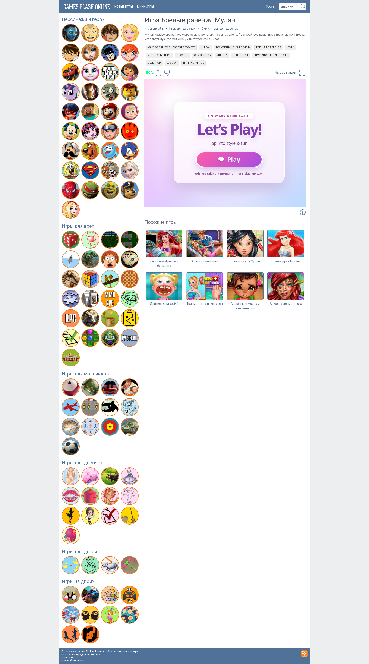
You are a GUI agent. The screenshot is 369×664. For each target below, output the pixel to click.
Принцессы (240, 55)
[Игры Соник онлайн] (130, 151)
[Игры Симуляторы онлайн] (90, 319)
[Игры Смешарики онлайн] (110, 151)
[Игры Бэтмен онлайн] (110, 53)
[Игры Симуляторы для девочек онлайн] (90, 516)
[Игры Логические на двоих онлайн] (90, 615)
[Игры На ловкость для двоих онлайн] (110, 615)
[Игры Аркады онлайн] (90, 240)
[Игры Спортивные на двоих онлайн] (71, 635)
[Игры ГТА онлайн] (110, 73)
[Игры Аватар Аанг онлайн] (90, 34)
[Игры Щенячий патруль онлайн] (130, 191)
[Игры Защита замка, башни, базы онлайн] (90, 260)
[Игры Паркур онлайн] (110, 408)
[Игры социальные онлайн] (71, 358)
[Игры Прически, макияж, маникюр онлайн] (110, 497)
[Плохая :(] (167, 73)
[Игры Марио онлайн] (110, 112)
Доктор (172, 63)
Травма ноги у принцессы (205, 303)
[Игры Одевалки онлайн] (130, 477)
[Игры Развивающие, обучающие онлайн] (71, 566)
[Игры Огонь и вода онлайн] (130, 132)
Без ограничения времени (233, 47)
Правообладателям (73, 660)
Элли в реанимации (205, 261)
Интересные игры (159, 55)
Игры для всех (78, 226)
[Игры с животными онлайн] (110, 477)
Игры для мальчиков (85, 374)
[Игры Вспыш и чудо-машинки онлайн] (71, 73)
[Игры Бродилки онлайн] (130, 240)
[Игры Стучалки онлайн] (130, 566)
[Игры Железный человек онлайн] (90, 93)
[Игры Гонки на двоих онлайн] (90, 596)
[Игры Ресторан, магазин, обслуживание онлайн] (71, 516)
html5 (290, 47)
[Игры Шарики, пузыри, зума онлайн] (110, 339)
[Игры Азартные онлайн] (71, 240)
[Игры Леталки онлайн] (71, 408)
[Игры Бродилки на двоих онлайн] (71, 596)
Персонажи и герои (83, 19)
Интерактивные (193, 63)
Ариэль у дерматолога (286, 303)
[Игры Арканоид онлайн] (110, 240)
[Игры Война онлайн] (90, 388)
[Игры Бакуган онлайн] (110, 34)
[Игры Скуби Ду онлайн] (90, 151)
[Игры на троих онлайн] (130, 596)
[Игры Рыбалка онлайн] (71, 427)
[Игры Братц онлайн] (90, 53)
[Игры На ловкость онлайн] (110, 280)
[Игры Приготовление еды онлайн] (90, 497)
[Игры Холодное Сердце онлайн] (130, 171)
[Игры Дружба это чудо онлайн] (71, 93)
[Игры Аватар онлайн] (71, 34)
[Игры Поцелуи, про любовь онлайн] (71, 497)
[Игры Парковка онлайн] (90, 408)
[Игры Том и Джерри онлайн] (110, 171)
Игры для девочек (82, 462)
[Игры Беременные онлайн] (71, 477)
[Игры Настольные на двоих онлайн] (130, 615)
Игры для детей (79, 551)
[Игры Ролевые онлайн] (71, 319)
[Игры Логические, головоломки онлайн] (90, 280)
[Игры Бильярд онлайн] (71, 388)
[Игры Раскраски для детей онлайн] (90, 566)
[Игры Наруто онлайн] (110, 132)
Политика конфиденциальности (80, 654)
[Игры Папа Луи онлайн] (71, 151)
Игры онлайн (154, 28)
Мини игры (145, 6)
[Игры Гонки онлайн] (110, 388)
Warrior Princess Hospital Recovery (171, 47)
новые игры (123, 6)
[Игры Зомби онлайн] (110, 93)
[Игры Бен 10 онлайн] (71, 53)
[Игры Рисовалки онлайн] (110, 566)
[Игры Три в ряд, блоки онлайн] (90, 339)
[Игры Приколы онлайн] (130, 299)
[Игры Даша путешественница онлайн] (130, 73)
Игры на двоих (78, 581)
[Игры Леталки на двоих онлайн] (71, 615)
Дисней (222, 55)
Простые (182, 55)
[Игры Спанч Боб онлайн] (71, 171)
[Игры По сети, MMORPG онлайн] (110, 299)
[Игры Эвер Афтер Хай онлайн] (71, 210)
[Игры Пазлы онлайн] (71, 299)
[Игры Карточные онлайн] (130, 260)
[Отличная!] (158, 73)
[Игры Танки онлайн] (130, 427)
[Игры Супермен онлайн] (90, 171)
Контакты (67, 657)
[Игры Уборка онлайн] (130, 516)
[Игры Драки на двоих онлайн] (110, 596)
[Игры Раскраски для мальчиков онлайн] (130, 408)
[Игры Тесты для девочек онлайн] (110, 516)
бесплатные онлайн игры (122, 651)
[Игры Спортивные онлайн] (90, 427)
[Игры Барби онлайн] (130, 34)
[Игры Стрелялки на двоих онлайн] (90, 635)
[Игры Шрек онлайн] (110, 191)
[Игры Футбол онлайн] (71, 447)
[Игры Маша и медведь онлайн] (130, 112)
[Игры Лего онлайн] (130, 93)
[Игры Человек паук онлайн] (71, 191)
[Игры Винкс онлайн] (130, 53)
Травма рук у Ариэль (285, 261)
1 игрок (205, 47)
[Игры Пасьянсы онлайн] (90, 299)
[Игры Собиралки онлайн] (110, 319)
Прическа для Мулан (245, 261)
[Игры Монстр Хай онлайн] (90, 132)
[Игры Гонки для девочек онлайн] (90, 477)
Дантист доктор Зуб (164, 303)
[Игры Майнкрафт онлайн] (90, 112)
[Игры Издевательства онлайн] (110, 260)
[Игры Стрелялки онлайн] (110, 427)
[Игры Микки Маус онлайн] (71, 132)
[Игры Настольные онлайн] (130, 280)
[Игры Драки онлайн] (130, 388)
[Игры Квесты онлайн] (71, 280)
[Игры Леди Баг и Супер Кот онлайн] (71, 112)
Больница (154, 63)
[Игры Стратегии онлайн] (130, 319)
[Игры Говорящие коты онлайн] (90, 73)
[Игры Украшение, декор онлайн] (71, 536)
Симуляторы (202, 55)
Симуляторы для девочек (220, 28)
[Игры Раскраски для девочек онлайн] (130, 497)
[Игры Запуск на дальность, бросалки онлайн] (71, 260)
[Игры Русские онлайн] (130, 339)
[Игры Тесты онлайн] (71, 339)
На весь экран (286, 72)
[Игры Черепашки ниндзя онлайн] (90, 191)
